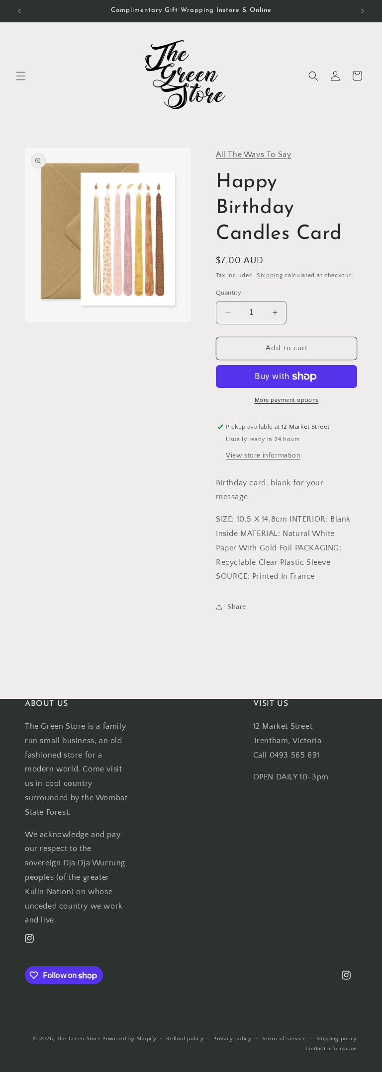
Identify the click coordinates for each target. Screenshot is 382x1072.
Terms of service (284, 1039)
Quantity (228, 292)
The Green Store (79, 1039)
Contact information (331, 1049)
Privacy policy (232, 1039)
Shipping (270, 275)
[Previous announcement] (19, 11)
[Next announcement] (363, 11)
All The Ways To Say (253, 154)
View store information (263, 455)
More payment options (287, 400)
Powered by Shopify (129, 1039)
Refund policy (184, 1039)
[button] (21, 76)
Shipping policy (337, 1039)
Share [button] (236, 607)
